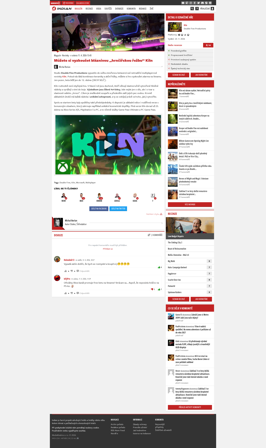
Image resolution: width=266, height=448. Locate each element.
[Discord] (202, 3)
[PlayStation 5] (185, 34)
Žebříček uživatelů (163, 430)
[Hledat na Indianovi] (192, 8)
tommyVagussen (182, 388)
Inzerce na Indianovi (142, 433)
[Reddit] (210, 3)
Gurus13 (179, 314)
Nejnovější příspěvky (160, 425)
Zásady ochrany (140, 424)
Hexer (178, 370)
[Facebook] (194, 3)
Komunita (131, 8)
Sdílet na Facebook (99, 208)
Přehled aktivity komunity (190, 407)
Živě (151, 8)
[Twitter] (198, 3)
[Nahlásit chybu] (78, 438)
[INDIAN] (61, 8)
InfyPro (67, 278)
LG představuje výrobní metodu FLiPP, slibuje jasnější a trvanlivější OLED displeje (193, 344)
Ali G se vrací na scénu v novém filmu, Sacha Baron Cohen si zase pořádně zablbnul (192, 359)
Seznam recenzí (178, 74)
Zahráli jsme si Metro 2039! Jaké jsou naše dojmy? (192, 316)
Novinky (65, 55)
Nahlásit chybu (153, 213)
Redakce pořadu (118, 427)
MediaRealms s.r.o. (60, 435)
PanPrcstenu (180, 326)
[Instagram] (191, 3)
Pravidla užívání (140, 427)
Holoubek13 (69, 260)
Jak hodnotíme (201, 74)
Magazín (78, 8)
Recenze (89, 8)
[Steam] (206, 3)
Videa (98, 8)
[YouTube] (183, 3)
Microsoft (80, 182)
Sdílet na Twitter (118, 208)
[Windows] (179, 34)
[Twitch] (187, 3)
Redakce (142, 8)
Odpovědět (84, 270)
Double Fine (65, 182)
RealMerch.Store (82, 3)
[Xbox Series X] (182, 34)
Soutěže (108, 8)
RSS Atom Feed (118, 430)
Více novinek (190, 204)
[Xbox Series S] (188, 34)
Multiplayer (91, 182)
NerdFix (114, 433)
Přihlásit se (108, 248)
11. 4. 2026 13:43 (80, 55)
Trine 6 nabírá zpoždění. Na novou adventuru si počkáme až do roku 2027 (193, 329)
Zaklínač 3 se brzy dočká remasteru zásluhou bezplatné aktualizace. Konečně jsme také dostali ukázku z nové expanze (193, 375)
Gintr (178, 341)
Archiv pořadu (117, 424)
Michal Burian (64, 67)
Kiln (64, 76)
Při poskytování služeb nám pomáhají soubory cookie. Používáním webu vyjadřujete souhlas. (75, 429)
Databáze (119, 8)
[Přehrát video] (108, 145)
